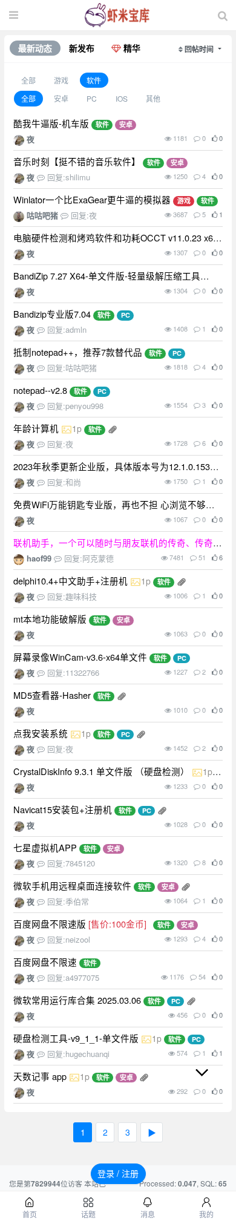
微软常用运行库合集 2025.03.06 (77, 999)
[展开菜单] (13, 15)
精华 (130, 48)
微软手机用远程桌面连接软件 (72, 885)
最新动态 (35, 48)
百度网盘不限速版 (49, 923)
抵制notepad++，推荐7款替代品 (77, 351)
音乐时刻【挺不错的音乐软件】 (76, 161)
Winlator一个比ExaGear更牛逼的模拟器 (92, 199)
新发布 (81, 48)
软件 (94, 80)
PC (92, 99)
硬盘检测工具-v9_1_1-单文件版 (76, 1038)
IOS (122, 99)
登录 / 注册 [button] (118, 1173)
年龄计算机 (36, 428)
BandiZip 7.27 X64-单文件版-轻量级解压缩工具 (106, 275)
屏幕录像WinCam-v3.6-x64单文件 (80, 656)
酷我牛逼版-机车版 (51, 123)
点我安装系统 (40, 733)
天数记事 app (40, 1076)
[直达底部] (212, 1082)
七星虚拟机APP (45, 847)
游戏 (61, 80)
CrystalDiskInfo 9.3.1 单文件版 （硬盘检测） (101, 771)
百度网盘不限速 (45, 961)
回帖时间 (200, 49)
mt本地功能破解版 (50, 618)
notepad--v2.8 (40, 390)
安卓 (61, 99)
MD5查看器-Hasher (52, 695)
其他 (153, 99)
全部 (28, 80)
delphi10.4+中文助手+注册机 (70, 580)
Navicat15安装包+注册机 (62, 809)
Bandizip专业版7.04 (52, 313)
